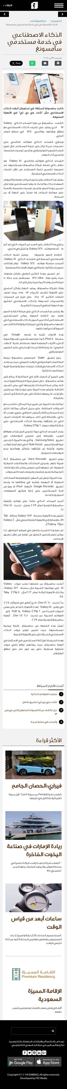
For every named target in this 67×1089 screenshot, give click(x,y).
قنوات (8, 5)
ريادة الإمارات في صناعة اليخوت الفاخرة (34, 850)
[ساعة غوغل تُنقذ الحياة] (62, 14)
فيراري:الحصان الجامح (37, 786)
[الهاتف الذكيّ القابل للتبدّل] (4, 14)
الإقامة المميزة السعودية (45, 995)
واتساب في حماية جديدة (46, 722)
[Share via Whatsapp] (32, 63)
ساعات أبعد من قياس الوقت (36, 923)
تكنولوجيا (56, 21)
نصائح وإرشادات (38, 21)
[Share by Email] (45, 63)
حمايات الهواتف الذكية (46, 694)
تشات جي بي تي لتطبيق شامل (42, 702)
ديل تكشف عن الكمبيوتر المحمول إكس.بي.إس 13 (33, 712)
